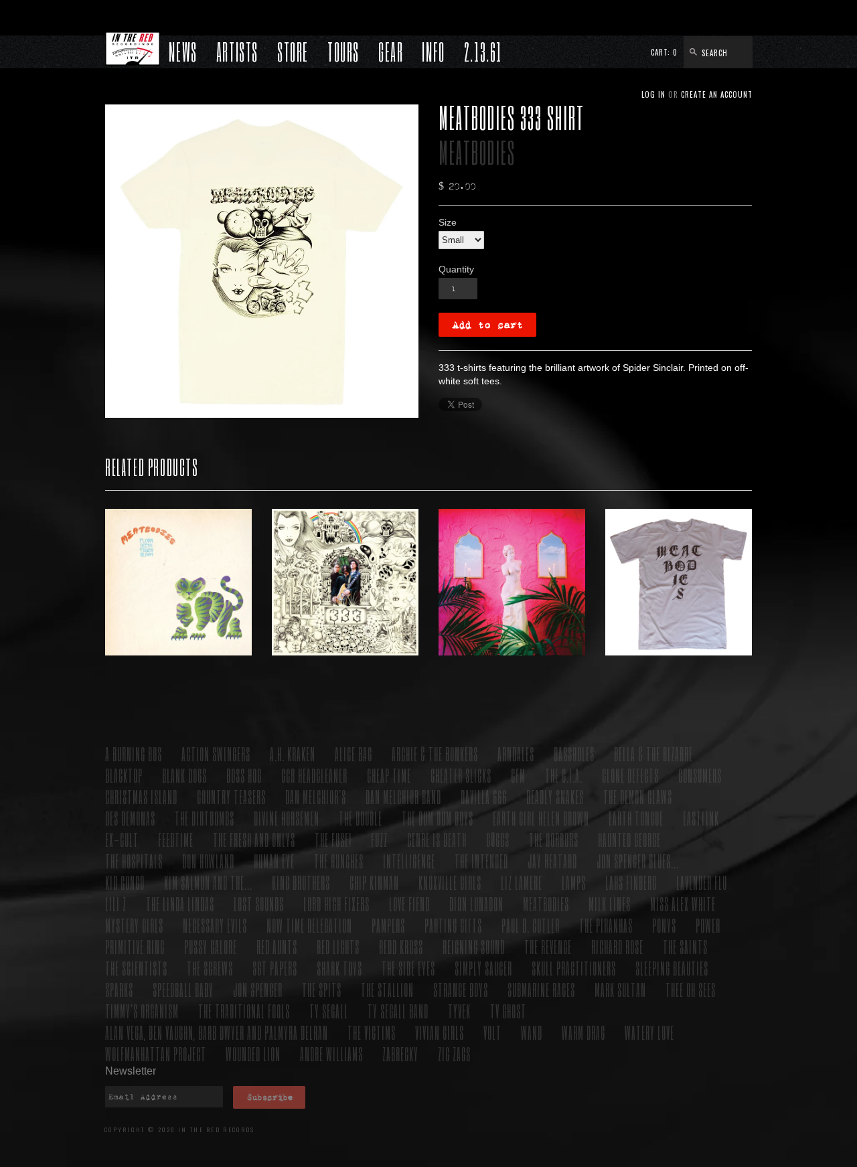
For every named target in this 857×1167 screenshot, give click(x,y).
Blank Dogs (184, 775)
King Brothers (301, 882)
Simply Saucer (483, 968)
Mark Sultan (620, 989)
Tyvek (459, 1011)
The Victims (371, 1032)
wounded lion (253, 1053)
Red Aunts (276, 946)
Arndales (515, 754)
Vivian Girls (439, 1032)
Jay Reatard (552, 861)
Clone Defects (630, 775)
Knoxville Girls (449, 882)
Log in (653, 94)
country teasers (231, 796)
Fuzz (379, 839)
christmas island (141, 796)
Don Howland (208, 861)
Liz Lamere (521, 882)
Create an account (717, 94)
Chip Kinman (374, 882)
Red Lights (338, 946)
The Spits (321, 989)
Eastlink (701, 818)
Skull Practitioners (574, 968)
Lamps (574, 882)
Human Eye (274, 861)
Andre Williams (331, 1053)
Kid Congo (125, 882)
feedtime (175, 839)
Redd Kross (401, 946)
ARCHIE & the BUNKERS (435, 754)
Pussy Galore (210, 946)
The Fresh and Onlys (254, 839)
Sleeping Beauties (671, 968)
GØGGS (498, 839)
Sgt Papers (274, 968)
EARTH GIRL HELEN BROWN (541, 818)
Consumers (700, 775)
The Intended (481, 861)
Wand (531, 1032)
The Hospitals (134, 861)
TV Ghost (508, 1011)
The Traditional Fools (244, 1011)
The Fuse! (333, 839)
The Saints (685, 946)
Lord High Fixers (336, 903)
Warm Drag (583, 1032)
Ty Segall (328, 1011)
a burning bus (133, 754)
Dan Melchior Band (403, 796)
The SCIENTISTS (136, 968)
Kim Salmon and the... (208, 882)
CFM (518, 775)
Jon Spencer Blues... (638, 861)
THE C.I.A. (563, 775)
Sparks (119, 989)
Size (448, 222)
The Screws (210, 968)
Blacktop (124, 775)
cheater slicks (461, 775)
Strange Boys (460, 989)
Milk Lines (610, 903)
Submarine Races (541, 989)
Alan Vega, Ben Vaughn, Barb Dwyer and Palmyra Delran (216, 1032)
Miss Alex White (683, 903)
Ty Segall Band (398, 1011)
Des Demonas (130, 818)
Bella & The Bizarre (653, 754)
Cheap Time (389, 775)
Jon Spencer (258, 989)
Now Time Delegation (309, 925)
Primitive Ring (135, 946)
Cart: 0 (664, 52)
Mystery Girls (134, 925)
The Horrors (553, 839)
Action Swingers (215, 754)
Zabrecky (400, 1053)
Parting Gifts (453, 925)
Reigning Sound (474, 946)
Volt (492, 1032)
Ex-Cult (122, 839)
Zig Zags (454, 1053)
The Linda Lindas (180, 903)
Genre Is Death (437, 839)
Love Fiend (409, 903)
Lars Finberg (631, 882)
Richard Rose (617, 946)
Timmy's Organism (142, 1011)
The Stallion (387, 989)
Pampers (388, 925)
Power (708, 925)
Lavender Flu (701, 882)
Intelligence (409, 861)
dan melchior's (315, 796)
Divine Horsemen (286, 818)
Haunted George (629, 839)
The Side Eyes (408, 968)
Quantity (456, 269)
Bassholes (574, 754)
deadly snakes (555, 796)
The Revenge (548, 946)
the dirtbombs (204, 818)
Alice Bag (353, 754)
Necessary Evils (215, 925)
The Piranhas (606, 925)
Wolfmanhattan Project (155, 1053)
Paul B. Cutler (530, 925)
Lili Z (116, 903)
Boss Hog (244, 775)
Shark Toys (339, 968)
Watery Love (649, 1032)
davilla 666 (484, 796)
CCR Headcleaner (314, 775)
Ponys (664, 925)
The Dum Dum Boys (437, 818)
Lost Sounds (259, 903)
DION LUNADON (476, 903)
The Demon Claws (637, 796)
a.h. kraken (292, 754)
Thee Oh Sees (691, 989)
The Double (360, 818)
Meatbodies (477, 152)
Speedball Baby (183, 989)
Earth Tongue (636, 818)
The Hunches (339, 861)
